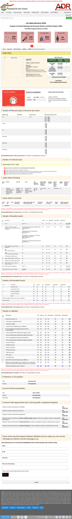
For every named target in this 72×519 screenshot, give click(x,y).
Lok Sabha (8, 12)
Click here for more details (59, 77)
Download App (40, 517)
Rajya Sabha (27, 12)
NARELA (24, 49)
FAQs (41, 507)
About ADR (68, 15)
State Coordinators (20, 507)
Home (2, 12)
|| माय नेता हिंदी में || (54, 12)
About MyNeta (67, 12)
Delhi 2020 (9, 49)
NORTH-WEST (17, 49)
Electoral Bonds (44, 12)
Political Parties (35, 12)
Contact (28, 507)
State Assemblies (17, 12)
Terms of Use (35, 507)
